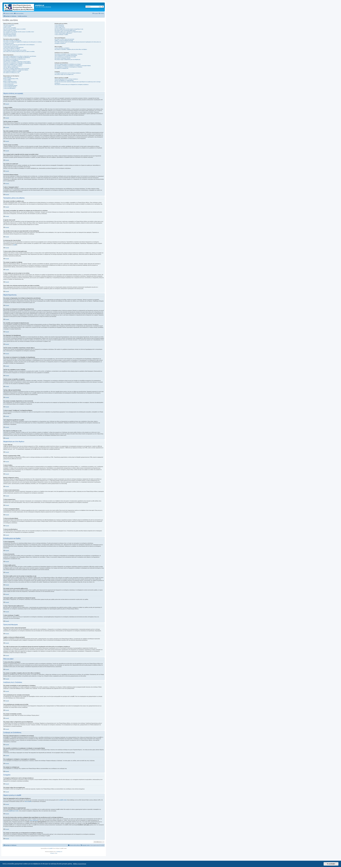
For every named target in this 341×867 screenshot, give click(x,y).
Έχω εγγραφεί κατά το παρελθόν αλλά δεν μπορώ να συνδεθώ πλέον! (18, 31)
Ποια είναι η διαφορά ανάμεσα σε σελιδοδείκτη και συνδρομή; (68, 64)
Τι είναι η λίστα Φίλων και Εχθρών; (62, 48)
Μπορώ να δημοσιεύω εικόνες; (10, 81)
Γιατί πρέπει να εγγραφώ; (8, 24)
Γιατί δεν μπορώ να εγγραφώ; (9, 27)
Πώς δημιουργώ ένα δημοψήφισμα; (10, 60)
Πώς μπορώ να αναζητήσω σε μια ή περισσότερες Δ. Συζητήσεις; (68, 54)
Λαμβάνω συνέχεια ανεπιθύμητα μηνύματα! (64, 40)
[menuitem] (18, 13)
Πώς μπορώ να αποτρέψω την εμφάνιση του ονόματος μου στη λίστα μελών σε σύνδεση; (22, 41)
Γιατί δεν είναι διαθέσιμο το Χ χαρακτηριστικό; (64, 80)
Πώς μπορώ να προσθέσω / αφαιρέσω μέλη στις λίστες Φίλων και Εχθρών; (71, 49)
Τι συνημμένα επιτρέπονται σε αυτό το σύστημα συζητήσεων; (68, 73)
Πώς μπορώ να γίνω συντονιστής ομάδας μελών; (65, 30)
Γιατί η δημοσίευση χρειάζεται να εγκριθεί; (12, 71)
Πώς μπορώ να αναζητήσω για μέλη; (63, 58)
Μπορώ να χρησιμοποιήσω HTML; (10, 78)
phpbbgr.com (59, 851)
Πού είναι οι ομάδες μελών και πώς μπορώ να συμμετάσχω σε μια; (69, 29)
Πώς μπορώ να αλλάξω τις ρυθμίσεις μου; (12, 40)
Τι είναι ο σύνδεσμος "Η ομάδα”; (61, 34)
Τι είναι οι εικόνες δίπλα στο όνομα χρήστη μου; (13, 47)
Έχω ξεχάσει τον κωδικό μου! (9, 33)
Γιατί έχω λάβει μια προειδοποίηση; (10, 67)
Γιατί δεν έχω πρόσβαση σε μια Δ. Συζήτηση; (12, 64)
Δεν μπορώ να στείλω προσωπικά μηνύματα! (64, 39)
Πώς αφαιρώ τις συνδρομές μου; (61, 68)
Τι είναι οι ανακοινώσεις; (8, 84)
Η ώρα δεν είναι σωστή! (8, 43)
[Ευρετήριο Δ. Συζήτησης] (19, 7)
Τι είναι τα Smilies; (7, 80)
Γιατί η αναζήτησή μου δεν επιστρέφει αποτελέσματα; (66, 55)
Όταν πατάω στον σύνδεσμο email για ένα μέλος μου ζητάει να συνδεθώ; (19, 51)
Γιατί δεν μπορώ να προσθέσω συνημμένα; (12, 65)
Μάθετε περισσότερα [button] (79, 864)
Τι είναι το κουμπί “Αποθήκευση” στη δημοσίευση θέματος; (15, 69)
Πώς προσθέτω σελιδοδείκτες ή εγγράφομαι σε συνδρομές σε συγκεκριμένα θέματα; (73, 65)
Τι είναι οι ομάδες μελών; (60, 27)
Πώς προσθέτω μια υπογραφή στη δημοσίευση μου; (14, 58)
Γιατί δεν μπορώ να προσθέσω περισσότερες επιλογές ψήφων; (17, 61)
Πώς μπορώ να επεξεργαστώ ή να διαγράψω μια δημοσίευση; (16, 57)
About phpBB (28, 801)
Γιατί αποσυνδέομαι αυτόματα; (9, 34)
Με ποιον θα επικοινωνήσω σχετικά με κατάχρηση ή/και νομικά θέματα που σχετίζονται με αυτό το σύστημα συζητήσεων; (77, 82)
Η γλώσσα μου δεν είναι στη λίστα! (10, 46)
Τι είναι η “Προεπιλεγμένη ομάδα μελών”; (63, 33)
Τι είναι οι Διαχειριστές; (59, 24)
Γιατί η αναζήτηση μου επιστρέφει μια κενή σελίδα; (65, 56)
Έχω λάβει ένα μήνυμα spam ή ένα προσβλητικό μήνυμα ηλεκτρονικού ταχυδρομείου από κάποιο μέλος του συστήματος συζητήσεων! (78, 42)
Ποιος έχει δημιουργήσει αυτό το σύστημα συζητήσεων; (66, 79)
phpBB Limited (63, 800)
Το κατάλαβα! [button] (331, 864)
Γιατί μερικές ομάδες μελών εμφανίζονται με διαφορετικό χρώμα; (68, 31)
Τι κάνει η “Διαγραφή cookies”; (9, 35)
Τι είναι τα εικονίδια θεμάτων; (9, 88)
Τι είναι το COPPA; (7, 26)
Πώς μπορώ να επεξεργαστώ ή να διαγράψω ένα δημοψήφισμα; (17, 63)
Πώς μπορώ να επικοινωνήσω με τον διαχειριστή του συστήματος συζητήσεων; (72, 84)
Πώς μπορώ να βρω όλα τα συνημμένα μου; (64, 74)
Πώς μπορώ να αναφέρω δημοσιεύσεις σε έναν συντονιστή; (16, 68)
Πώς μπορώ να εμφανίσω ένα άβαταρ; (11, 48)
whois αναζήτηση (34, 820)
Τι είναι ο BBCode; (7, 77)
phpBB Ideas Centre (13, 811)
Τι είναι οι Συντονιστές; (59, 26)
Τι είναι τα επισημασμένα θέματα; (10, 85)
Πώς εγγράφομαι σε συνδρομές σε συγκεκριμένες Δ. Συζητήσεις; (68, 66)
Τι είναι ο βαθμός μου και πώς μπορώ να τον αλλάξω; (14, 50)
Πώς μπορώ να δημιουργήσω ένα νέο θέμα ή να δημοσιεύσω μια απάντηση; (19, 56)
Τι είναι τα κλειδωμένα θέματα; (9, 86)
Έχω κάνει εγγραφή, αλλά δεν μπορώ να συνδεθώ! (14, 29)
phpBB (14, 244)
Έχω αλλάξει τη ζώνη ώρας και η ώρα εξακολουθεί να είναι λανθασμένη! (18, 44)
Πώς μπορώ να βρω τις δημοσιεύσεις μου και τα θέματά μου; (67, 59)
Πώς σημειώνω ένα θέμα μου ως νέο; (11, 72)
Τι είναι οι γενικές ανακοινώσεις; (10, 82)
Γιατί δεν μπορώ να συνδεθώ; (9, 30)
